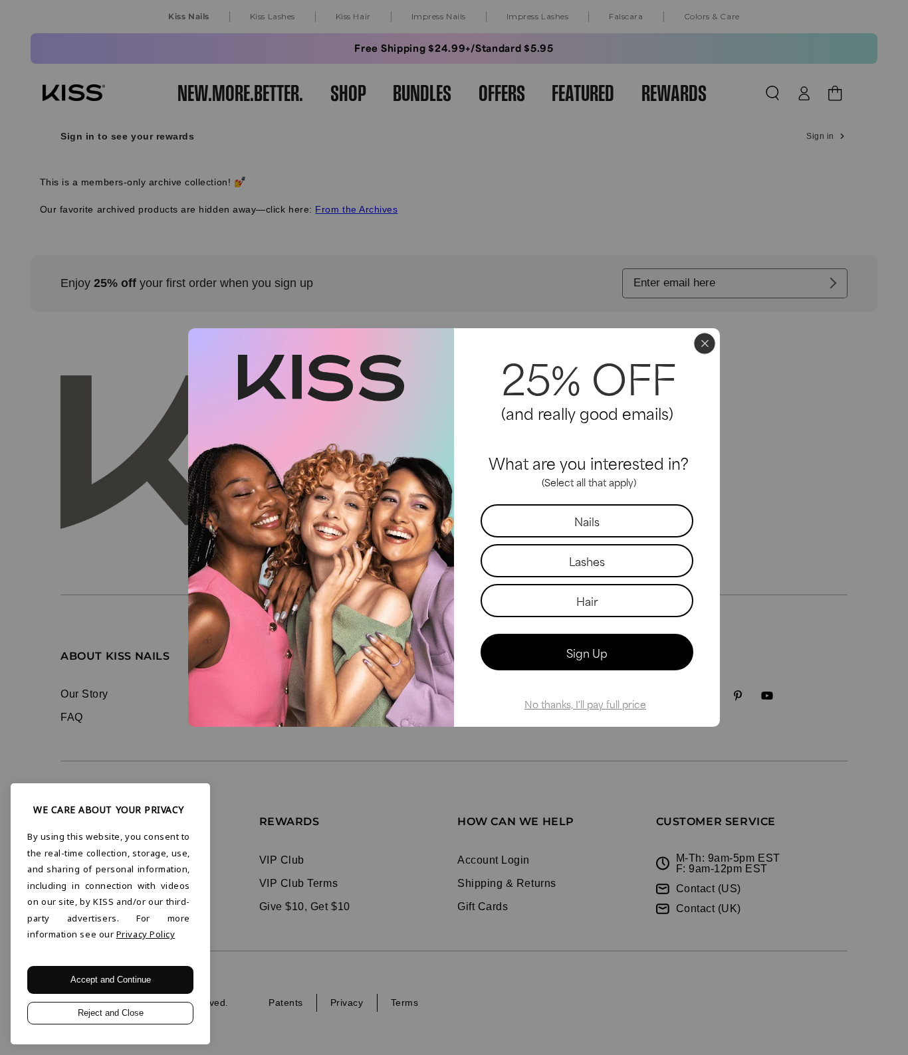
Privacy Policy (145, 934)
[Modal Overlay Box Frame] (454, 527)
